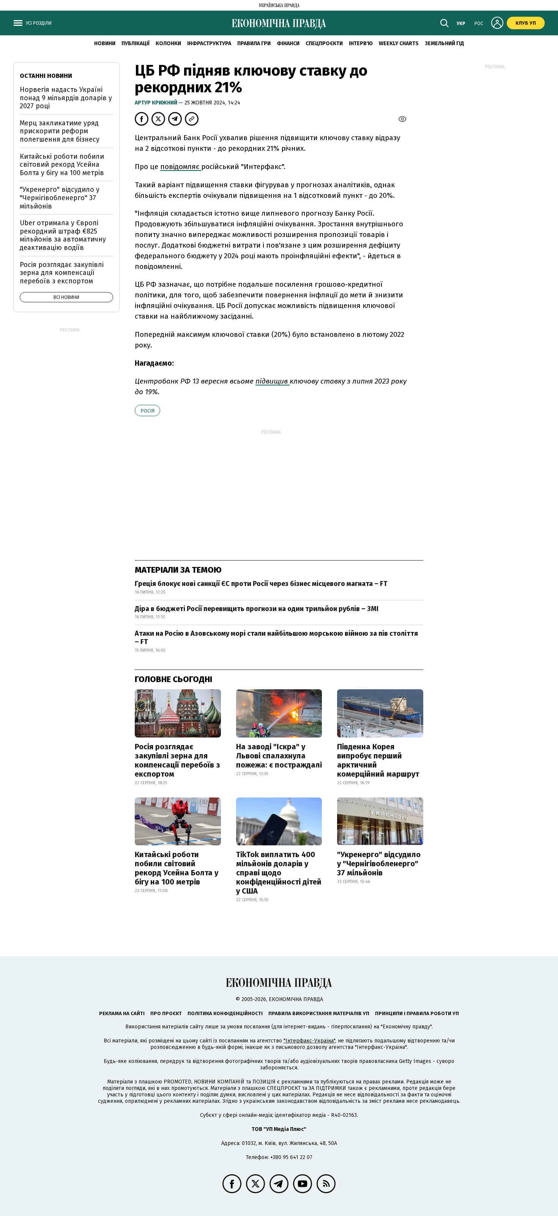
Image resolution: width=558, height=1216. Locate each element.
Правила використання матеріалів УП (318, 1013)
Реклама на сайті (122, 1013)
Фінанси (288, 43)
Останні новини (46, 75)
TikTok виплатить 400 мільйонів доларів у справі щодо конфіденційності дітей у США (279, 872)
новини (104, 43)
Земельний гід (444, 43)
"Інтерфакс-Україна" (309, 1041)
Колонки (168, 43)
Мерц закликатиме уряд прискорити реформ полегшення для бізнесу (59, 131)
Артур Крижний (156, 102)
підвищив (272, 381)
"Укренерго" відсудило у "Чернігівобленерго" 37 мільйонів (379, 863)
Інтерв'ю (361, 43)
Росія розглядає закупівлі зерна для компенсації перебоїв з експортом (177, 760)
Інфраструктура (209, 43)
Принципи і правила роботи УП (417, 1013)
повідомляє (180, 166)
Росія (147, 411)
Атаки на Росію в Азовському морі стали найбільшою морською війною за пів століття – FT (276, 637)
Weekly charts (399, 43)
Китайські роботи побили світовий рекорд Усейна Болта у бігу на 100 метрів (176, 868)
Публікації (135, 43)
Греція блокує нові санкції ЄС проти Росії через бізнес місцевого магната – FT (261, 584)
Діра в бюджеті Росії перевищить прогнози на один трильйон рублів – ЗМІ (256, 609)
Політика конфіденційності (225, 1013)
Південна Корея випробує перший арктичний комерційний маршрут (378, 760)
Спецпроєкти (324, 43)
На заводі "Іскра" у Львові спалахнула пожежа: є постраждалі (279, 755)
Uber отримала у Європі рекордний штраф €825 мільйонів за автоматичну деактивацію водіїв (63, 235)
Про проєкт (166, 1013)
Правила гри (254, 43)
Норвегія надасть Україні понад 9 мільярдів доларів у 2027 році (66, 97)
